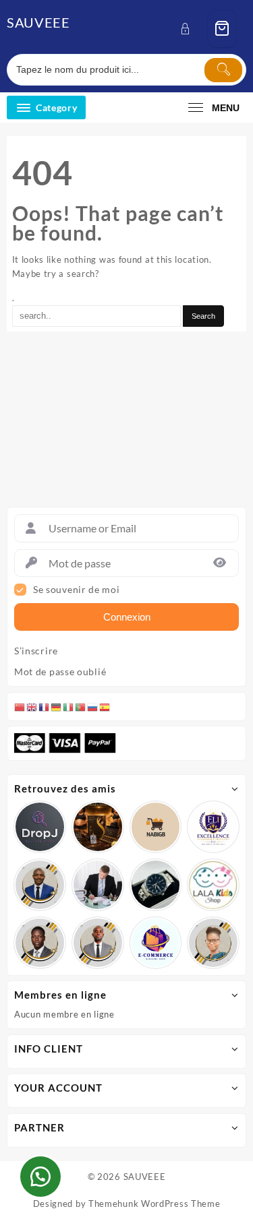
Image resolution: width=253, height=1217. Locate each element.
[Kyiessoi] (213, 884)
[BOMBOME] (155, 942)
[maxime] (155, 884)
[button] (40, 1176)
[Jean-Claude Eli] (97, 884)
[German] (57, 706)
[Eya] (213, 942)
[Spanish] (105, 706)
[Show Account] (189, 28)
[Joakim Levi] (39, 826)
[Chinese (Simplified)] (20, 706)
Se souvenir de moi (76, 589)
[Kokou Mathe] (213, 826)
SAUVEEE (38, 22)
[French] (44, 706)
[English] (32, 706)
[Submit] (223, 70)
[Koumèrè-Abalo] (97, 826)
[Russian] (93, 706)
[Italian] (69, 706)
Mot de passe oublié (60, 671)
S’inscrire (36, 651)
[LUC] (39, 942)
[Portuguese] (81, 706)
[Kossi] (97, 942)
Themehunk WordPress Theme (154, 1203)
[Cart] (222, 28)
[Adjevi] (39, 884)
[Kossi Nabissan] (155, 826)
